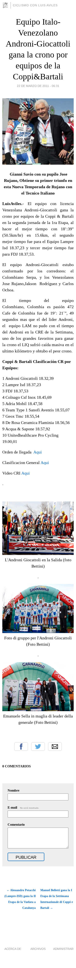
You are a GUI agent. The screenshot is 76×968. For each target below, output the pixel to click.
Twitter (38, 746)
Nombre (13, 790)
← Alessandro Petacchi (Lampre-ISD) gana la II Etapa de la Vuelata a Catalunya (20, 899)
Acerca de (12, 949)
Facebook (21, 746)
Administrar (63, 949)
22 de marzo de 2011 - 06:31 (38, 86)
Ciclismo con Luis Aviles (35, 5)
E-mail (23, 807)
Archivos (38, 949)
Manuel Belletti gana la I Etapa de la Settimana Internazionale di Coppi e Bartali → (56, 899)
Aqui (37, 452)
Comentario (16, 824)
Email (55, 746)
